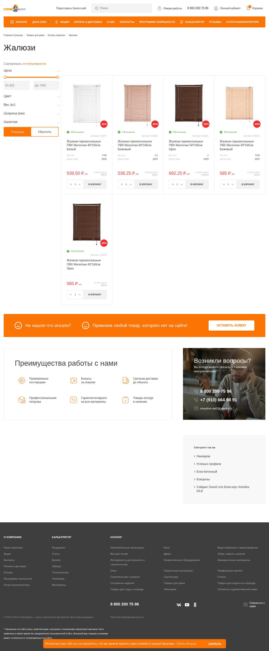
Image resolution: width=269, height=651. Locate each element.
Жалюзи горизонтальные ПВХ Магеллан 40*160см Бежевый (237, 145)
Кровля (56, 560)
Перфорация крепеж (229, 570)
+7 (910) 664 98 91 (218, 400)
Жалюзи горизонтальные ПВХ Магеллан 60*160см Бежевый (135, 145)
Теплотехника (60, 572)
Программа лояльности (157, 21)
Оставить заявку (231, 325)
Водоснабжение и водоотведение (237, 547)
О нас (111, 21)
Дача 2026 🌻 (41, 21)
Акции (64, 21)
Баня (167, 547)
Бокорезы (203, 479)
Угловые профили (209, 463)
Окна (113, 570)
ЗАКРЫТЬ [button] (214, 643)
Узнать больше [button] (186, 643)
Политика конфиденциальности (127, 617)
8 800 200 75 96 (216, 391)
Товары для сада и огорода (126, 589)
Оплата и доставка (88, 21)
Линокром (203, 456)
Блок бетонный (207, 471)
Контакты (127, 21)
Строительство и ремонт (125, 576)
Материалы (59, 584)
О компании (12, 537)
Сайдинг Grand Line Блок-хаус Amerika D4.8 (223, 489)
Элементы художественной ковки (237, 589)
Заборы (56, 566)
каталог (116, 537)
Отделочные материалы (178, 570)
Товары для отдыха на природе (236, 583)
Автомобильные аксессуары (127, 547)
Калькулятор (194, 21)
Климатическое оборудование (182, 560)
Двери (167, 553)
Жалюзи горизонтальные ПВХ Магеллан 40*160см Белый (84, 145)
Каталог (22, 21)
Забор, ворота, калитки (231, 553)
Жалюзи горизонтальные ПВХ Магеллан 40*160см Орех (84, 264)
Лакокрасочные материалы (233, 560)
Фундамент (59, 547)
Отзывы (215, 21)
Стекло (221, 576)
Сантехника (171, 576)
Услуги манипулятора (242, 21)
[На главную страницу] (15, 8)
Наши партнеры (13, 547)
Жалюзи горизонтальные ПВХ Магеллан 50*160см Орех (186, 145)
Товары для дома (174, 583)
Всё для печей (119, 553)
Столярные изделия (122, 583)
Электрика (58, 578)
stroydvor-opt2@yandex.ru (216, 408)
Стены (56, 553)
